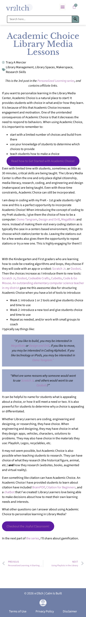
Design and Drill (49, 219)
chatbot (9, 492)
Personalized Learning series (55, 81)
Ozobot (76, 268)
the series (32, 538)
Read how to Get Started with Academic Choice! (43, 161)
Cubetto (56, 278)
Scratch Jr (59, 268)
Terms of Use (17, 611)
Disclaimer (70, 611)
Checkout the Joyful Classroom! (28, 526)
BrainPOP (38, 487)
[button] (62, 7)
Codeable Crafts (39, 278)
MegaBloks (68, 219)
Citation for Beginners (61, 487)
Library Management (20, 67)
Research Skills (16, 72)
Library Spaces (45, 67)
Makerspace (64, 67)
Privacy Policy (45, 611)
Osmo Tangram (27, 219)
